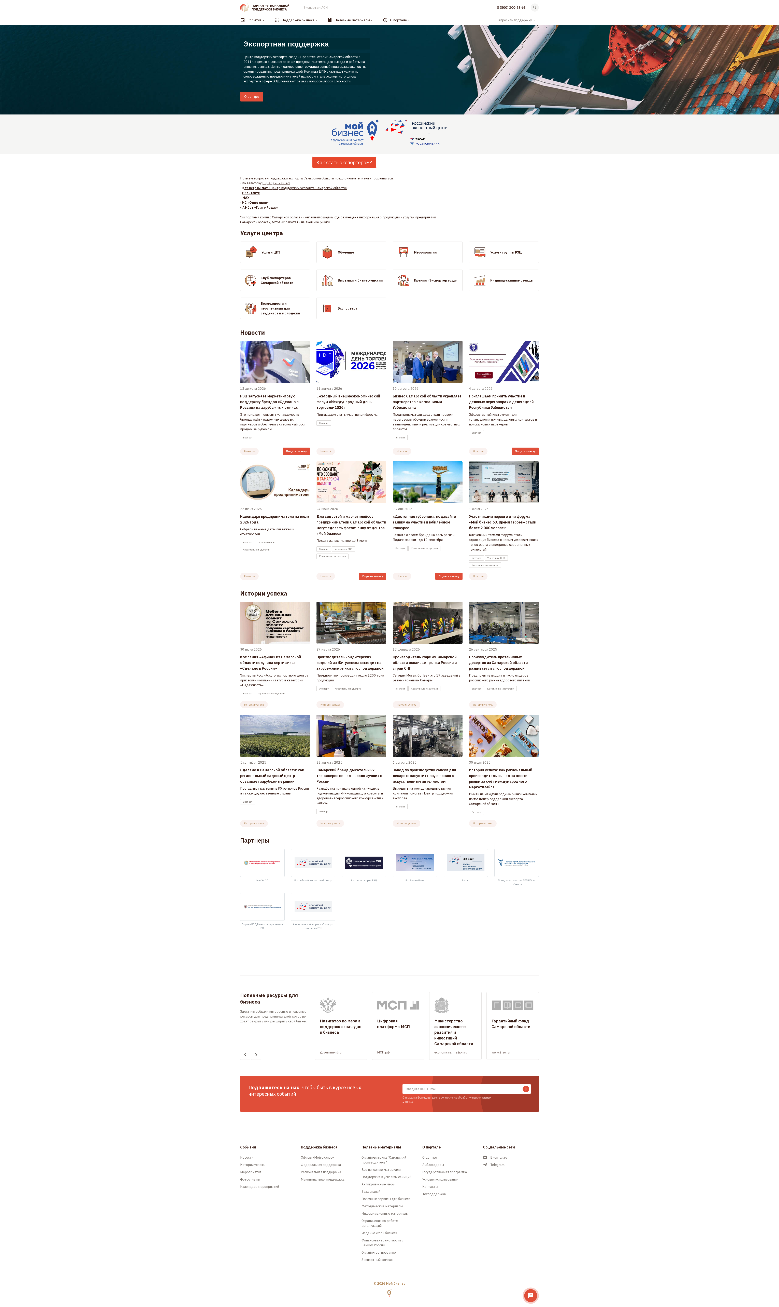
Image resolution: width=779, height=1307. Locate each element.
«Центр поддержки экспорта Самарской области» (296, 188)
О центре (251, 97)
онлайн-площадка (319, 217)
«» (255, 203)
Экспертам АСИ (315, 7)
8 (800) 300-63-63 (511, 7)
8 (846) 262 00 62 (276, 183)
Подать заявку (296, 451)
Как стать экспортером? (344, 162)
